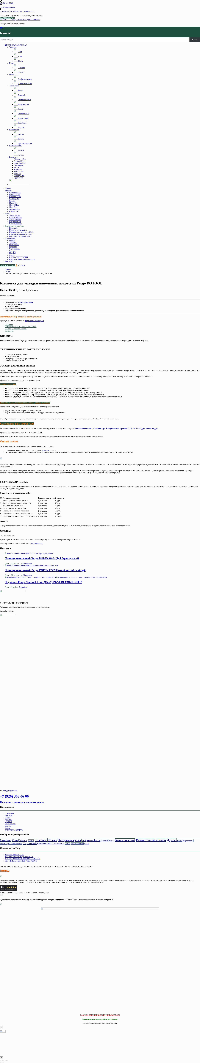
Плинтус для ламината (18, 230)
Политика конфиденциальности (22, 259)
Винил (7, 213)
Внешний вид (14, 130)
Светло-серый (58, 843)
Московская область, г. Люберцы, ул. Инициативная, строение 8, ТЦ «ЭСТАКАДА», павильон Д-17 (116, 429)
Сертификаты (14, 249)
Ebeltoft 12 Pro (19, 161)
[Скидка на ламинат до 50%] (19, 184)
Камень (179, 840)
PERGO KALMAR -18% (14, 855)
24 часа (23, 840)
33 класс (41, 840)
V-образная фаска (91, 840)
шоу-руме (45, 450)
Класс (11, 63)
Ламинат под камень (15, 843)
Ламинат (8, 190)
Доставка (13, 243)
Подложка (13, 228)
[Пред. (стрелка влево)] (1, 1062)
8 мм (3, 840)
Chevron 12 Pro (20, 159)
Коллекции (13, 157)
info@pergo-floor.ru (9, 791)
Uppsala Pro (18, 178)
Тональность (14, 86)
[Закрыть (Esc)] (8, 1060)
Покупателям (10, 238)
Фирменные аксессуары (14, 226)
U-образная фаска (69, 840)
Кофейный (3, 843)
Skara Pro (17, 174)
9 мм (8, 840)
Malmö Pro (18, 169)
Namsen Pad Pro (15, 218)
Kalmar (16, 167)
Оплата (12, 240)
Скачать (12, 251)
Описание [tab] (9, 325)
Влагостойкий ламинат (151, 840)
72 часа (52, 840)
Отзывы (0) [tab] (9, 331)
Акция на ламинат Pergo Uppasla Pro (19, 857)
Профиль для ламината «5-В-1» (21, 232)
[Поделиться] (5, 1060)
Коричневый (188, 840)
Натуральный (30, 843)
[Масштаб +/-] (1, 1060)
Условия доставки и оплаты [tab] (16, 329)
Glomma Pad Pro (15, 224)
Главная (8, 188)
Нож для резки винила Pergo (20, 234)
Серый (67, 843)
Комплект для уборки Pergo (20, 236)
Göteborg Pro (19, 165)
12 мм (15, 840)
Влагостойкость (15, 146)
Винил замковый (125, 840)
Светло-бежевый (44, 843)
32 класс (31, 840)
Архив (11, 255)
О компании (14, 245)
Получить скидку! (7, 18)
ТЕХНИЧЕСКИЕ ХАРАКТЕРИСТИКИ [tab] (20, 327)
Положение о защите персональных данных (22, 802)
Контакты (8, 261)
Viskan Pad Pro (15, 220)
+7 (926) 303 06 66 (14, 796)
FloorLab (12, 253)
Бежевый (104, 840)
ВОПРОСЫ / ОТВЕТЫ (18, 257)
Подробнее (27, 563)
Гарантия (13, 247)
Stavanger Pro (19, 176)
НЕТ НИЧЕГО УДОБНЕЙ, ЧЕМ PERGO (21, 861)
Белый (111, 840)
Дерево (172, 840)
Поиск (194, 40)
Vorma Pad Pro (14, 215)
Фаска (11, 74)
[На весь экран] (3, 1060)
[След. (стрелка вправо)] (3, 1062)
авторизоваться (36, 543)
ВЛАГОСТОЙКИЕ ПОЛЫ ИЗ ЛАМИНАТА (22, 859)
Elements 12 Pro (20, 163)
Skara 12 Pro (18, 172)
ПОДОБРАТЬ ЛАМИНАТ (16, 45)
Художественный (77, 843)
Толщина (12, 47)
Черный (86, 843)
